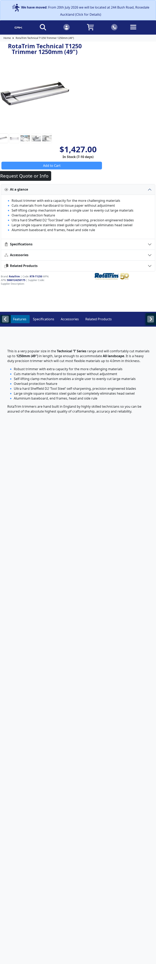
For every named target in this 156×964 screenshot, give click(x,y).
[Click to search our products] (43, 27)
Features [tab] (19, 319)
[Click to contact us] (114, 27)
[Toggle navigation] (138, 30)
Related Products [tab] (98, 319)
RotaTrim (14, 276)
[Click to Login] (66, 27)
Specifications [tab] (43, 319)
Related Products (23, 266)
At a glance (18, 189)
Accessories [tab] (70, 319)
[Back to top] (150, 958)
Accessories (18, 255)
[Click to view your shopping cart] (90, 27)
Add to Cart (52, 165)
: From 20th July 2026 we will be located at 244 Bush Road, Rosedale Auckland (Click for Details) (85, 11)
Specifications (20, 244)
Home (7, 38)
